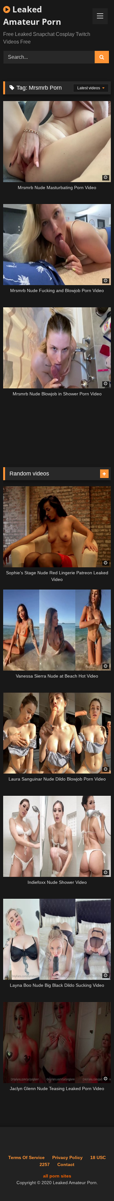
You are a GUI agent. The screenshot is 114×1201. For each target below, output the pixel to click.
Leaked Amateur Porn (32, 15)
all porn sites (57, 1175)
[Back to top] (94, 1182)
